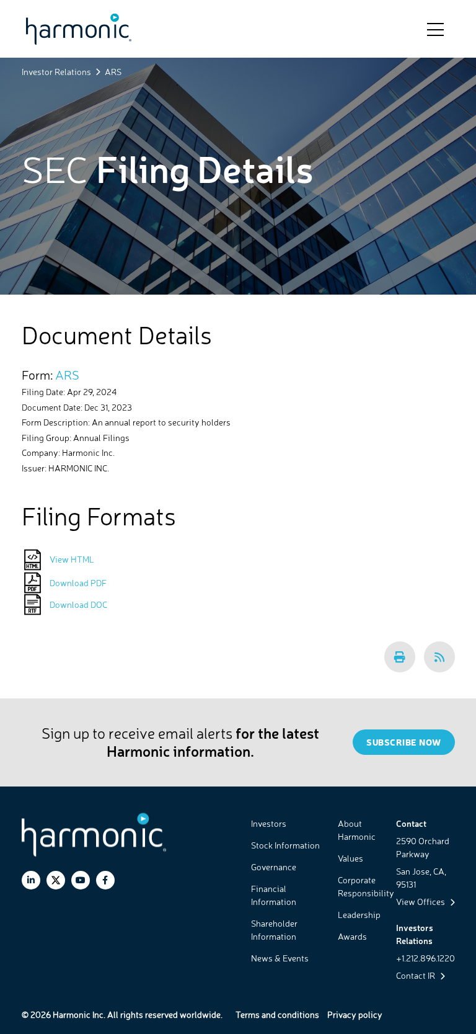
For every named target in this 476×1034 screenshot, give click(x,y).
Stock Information (285, 845)
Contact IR (416, 975)
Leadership (359, 914)
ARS (67, 375)
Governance (273, 867)
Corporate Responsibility (366, 886)
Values (350, 858)
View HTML (72, 559)
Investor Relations (56, 71)
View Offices (421, 901)
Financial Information (273, 895)
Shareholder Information (274, 930)
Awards (352, 936)
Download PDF (78, 582)
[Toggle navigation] (435, 28)
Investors (268, 823)
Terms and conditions (277, 1014)
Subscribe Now (403, 742)
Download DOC (78, 604)
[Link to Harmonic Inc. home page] (78, 29)
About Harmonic (357, 830)
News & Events (280, 958)
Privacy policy (354, 1014)
